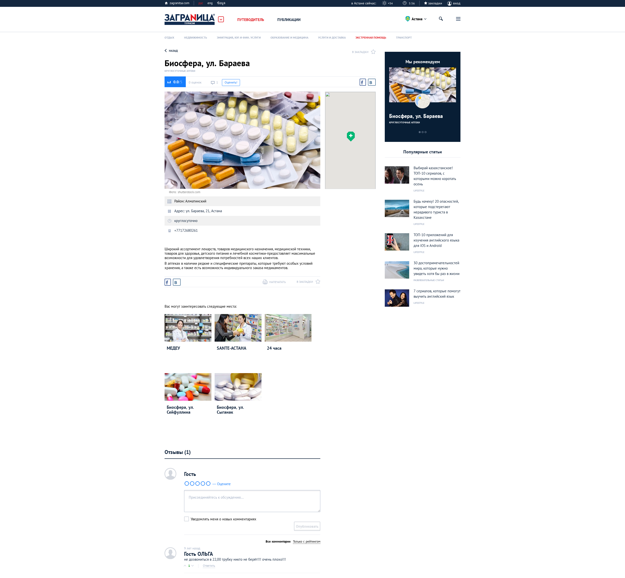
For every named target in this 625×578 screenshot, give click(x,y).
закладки (435, 3)
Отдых (169, 37)
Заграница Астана (190, 19)
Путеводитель (250, 19)
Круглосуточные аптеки (180, 71)
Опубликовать (307, 526)
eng (210, 3)
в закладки (360, 52)
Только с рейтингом (306, 541)
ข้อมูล (221, 3)
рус (200, 3)
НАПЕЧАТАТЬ (277, 282)
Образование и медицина (289, 37)
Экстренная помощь (370, 37)
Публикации (289, 19)
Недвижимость (195, 37)
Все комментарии (278, 541)
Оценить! (231, 82)
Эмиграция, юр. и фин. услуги (239, 37)
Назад (173, 51)
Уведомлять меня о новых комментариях (223, 519)
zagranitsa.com (179, 3)
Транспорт (404, 37)
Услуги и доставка (332, 37)
